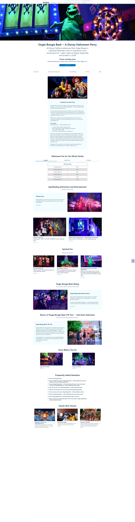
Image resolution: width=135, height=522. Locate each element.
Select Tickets (67, 65)
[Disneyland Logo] (46, 2)
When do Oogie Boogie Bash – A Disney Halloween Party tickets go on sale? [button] (66, 394)
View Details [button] (38, 341)
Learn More (38, 205)
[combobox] (87, 0)
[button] (79, 3)
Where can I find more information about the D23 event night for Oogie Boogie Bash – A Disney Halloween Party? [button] (68, 399)
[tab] (46, 160)
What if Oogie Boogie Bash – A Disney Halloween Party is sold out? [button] (64, 396)
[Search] (83, 0)
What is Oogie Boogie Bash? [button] (55, 378)
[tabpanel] (67, 172)
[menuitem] (53, 3)
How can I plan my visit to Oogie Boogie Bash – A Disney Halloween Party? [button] (65, 387)
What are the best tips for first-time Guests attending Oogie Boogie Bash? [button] (65, 389)
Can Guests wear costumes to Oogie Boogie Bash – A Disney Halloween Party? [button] (66, 392)
